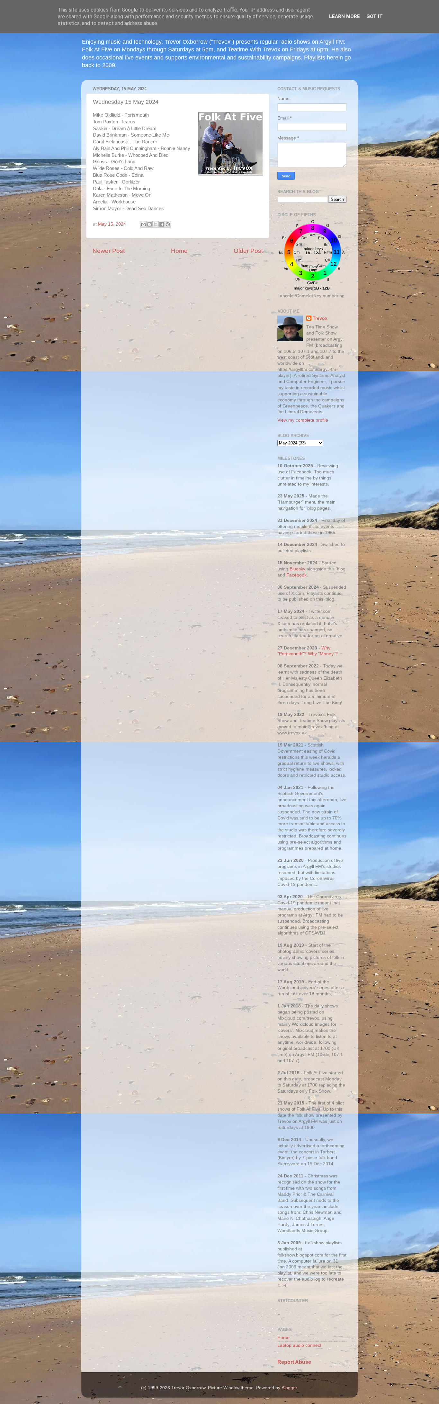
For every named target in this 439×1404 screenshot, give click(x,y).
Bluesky (297, 569)
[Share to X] (155, 224)
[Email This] (143, 224)
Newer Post (109, 250)
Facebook (296, 575)
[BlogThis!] (149, 224)
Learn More (344, 16)
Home (179, 250)
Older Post (248, 250)
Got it (374, 16)
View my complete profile (302, 420)
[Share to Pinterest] (168, 224)
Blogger (289, 1387)
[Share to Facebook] (161, 224)
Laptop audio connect (299, 1345)
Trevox (320, 318)
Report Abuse (294, 1362)
